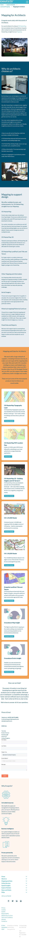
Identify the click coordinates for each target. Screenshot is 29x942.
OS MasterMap (22, 26)
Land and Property (5, 6)
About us (4, 879)
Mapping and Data (6, 881)
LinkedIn (16, 901)
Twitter (12, 901)
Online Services (5, 883)
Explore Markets (11, 4)
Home (1, 4)
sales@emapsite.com (6, 721)
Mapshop (19, 32)
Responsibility (5, 913)
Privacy (3, 907)
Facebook (8, 901)
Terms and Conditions (7, 917)
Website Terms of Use (7, 915)
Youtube (20, 901)
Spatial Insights (5, 885)
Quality (3, 911)
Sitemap (3, 919)
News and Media (6, 890)
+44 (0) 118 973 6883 (12, 717)
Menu (27, 2)
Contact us (4, 921)
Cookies (3, 909)
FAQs (3, 892)
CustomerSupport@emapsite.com (10, 719)
